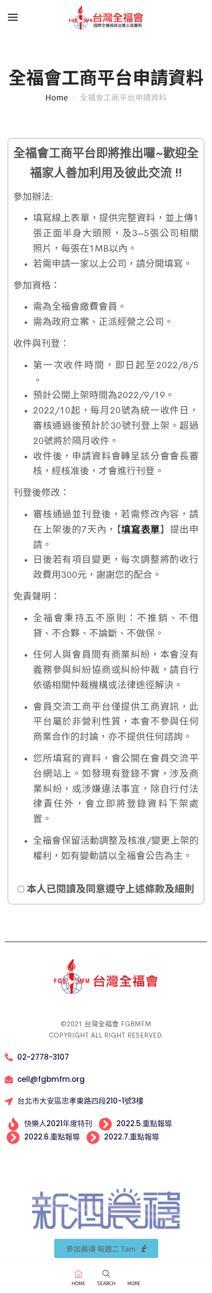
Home (56, 97)
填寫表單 (140, 530)
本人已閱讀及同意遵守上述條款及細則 (109, 888)
